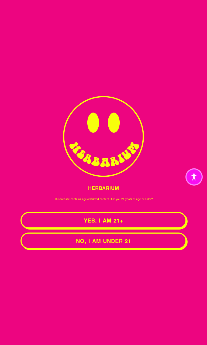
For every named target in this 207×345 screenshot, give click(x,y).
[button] (194, 177)
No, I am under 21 (103, 241)
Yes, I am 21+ (103, 220)
